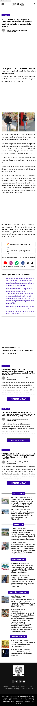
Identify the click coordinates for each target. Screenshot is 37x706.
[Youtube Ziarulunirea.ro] (23, 681)
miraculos (29, 350)
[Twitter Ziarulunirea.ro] (16, 681)
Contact (6, 686)
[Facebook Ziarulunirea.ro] (13, 681)
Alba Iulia (5, 350)
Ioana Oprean (12, 31)
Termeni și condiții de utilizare (22, 686)
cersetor (14, 350)
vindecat (14, 353)
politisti (5, 353)
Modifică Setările (5, 1)
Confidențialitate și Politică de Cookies (19, 689)
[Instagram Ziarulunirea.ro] (20, 681)
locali (21, 350)
